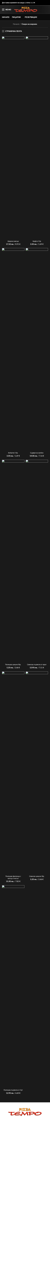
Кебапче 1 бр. (13, 453)
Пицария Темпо (20, 1270)
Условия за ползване (25, 1133)
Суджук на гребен (36, 453)
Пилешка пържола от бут (13, 1090)
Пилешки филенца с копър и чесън (13, 877)
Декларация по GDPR (25, 1136)
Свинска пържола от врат (37, 665)
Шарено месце (13, 241)
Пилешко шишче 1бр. (13, 665)
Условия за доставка (25, 1130)
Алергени (25, 1139)
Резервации (25, 1127)
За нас (25, 1124)
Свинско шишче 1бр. (36, 876)
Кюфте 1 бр (37, 241)
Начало (16, 24)
